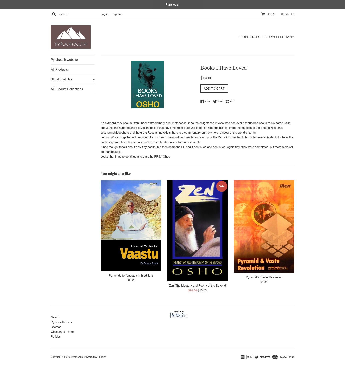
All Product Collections (67, 89)
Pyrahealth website (64, 59)
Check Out (287, 14)
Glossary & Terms (63, 331)
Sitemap (56, 327)
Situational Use (73, 79)
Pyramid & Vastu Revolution (264, 277)
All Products (59, 69)
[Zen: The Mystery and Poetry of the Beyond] (197, 230)
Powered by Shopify (95, 356)
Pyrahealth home (62, 322)
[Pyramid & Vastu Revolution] (264, 226)
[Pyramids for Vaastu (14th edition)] (131, 225)
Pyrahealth (77, 356)
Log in (104, 14)
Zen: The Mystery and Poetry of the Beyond (197, 285)
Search (55, 317)
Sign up (117, 14)
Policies (56, 336)
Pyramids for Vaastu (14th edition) (131, 275)
